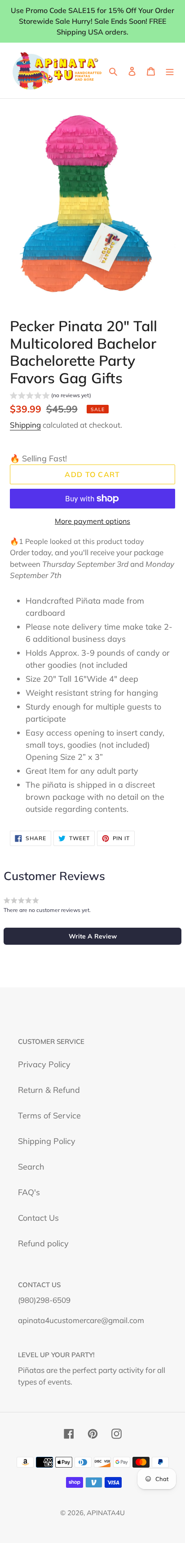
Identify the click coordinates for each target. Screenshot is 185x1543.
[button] (50, 396)
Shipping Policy (46, 1141)
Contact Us (38, 1218)
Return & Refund (49, 1090)
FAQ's (29, 1192)
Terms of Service (49, 1115)
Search (31, 1167)
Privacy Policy (44, 1064)
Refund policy (43, 1243)
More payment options (92, 521)
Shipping (25, 425)
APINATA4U (106, 1512)
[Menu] (169, 70)
